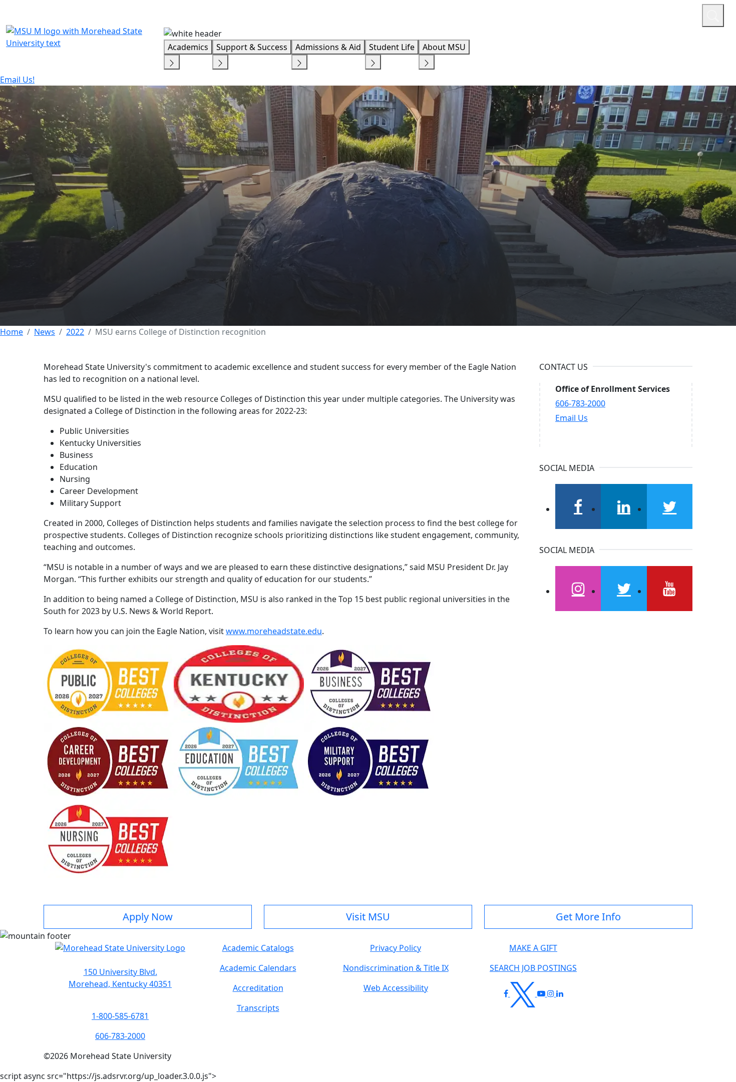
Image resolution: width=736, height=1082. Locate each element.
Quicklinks (564, 14)
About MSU (444, 47)
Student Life (392, 47)
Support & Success (251, 47)
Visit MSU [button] (368, 916)
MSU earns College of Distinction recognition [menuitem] (180, 331)
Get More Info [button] (588, 916)
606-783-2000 (580, 403)
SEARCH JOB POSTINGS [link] (533, 967)
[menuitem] (11, 332)
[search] (713, 15)
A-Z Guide (627, 14)
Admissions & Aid (328, 47)
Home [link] (11, 331)
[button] (120, 952)
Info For (503, 14)
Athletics (675, 14)
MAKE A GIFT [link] (533, 947)
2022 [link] (75, 331)
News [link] (44, 331)
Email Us (571, 417)
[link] (120, 978)
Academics (188, 47)
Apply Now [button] (148, 916)
